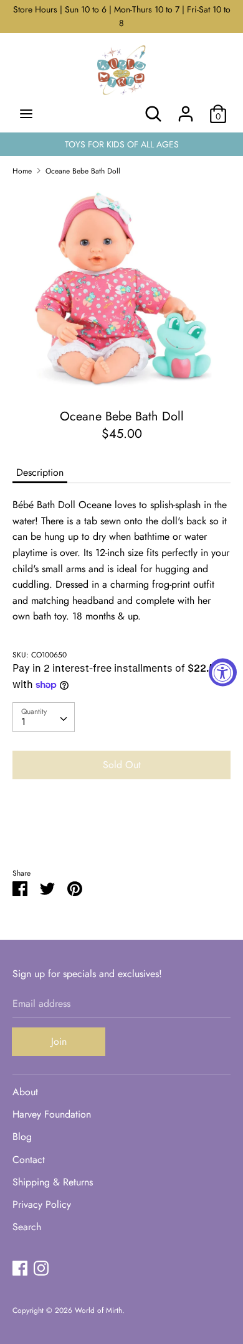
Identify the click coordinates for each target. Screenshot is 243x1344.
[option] (121, 288)
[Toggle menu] (26, 113)
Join (59, 1041)
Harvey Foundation (51, 1114)
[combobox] (43, 717)
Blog (22, 1136)
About (25, 1092)
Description (40, 472)
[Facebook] (19, 1268)
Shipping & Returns (52, 1182)
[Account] (185, 109)
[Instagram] (41, 1268)
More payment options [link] (121, 832)
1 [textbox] (23, 722)
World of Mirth (98, 1310)
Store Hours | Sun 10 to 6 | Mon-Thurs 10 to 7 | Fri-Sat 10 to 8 (122, 16)
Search (26, 1227)
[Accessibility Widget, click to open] (223, 672)
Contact (28, 1159)
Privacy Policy (41, 1204)
